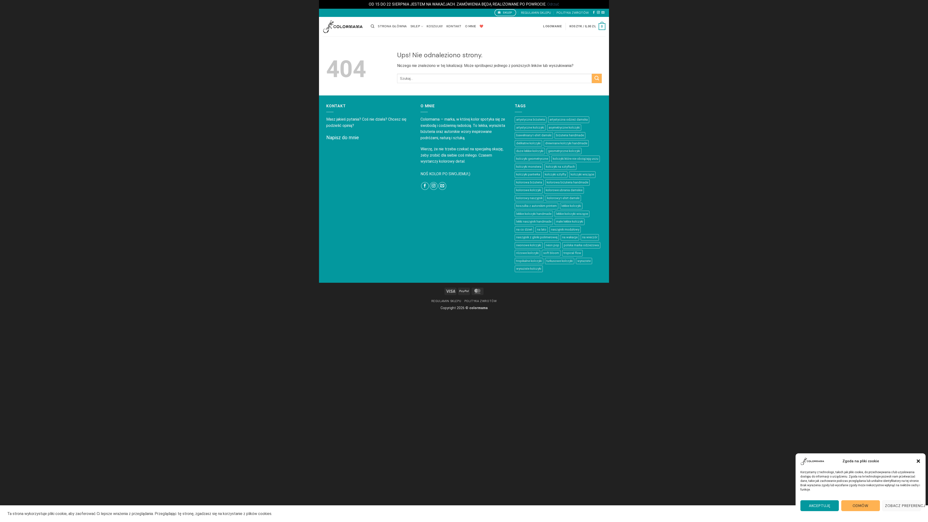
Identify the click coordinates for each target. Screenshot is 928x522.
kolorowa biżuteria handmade (567, 182)
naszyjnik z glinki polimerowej (537, 237)
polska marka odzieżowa (581, 245)
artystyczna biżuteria (530, 119)
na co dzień (524, 229)
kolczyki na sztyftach (560, 166)
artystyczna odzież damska (569, 119)
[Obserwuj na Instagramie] (598, 12)
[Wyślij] (597, 78)
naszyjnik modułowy (565, 229)
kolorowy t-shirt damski (563, 198)
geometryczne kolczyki (564, 151)
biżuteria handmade (570, 135)
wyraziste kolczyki (528, 268)
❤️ (481, 26)
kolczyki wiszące (582, 174)
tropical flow (572, 253)
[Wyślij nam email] (603, 12)
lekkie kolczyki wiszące (572, 214)
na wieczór (589, 237)
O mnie (470, 26)
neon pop (552, 245)
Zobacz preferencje (903, 505)
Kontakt (454, 26)
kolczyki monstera (528, 166)
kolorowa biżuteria (529, 182)
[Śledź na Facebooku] (593, 12)
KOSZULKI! (435, 26)
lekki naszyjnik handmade (533, 221)
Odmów (861, 505)
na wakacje (570, 237)
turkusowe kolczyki (559, 261)
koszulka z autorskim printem (536, 206)
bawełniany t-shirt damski (533, 135)
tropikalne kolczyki (529, 261)
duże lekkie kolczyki (530, 151)
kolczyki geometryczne (532, 158)
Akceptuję (819, 505)
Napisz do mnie (342, 137)
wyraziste (584, 261)
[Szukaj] (372, 26)
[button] (918, 461)
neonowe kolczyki (528, 245)
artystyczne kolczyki (530, 127)
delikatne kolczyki (528, 143)
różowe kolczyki (527, 253)
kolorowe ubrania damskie (564, 190)
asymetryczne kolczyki (564, 127)
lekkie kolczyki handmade (533, 214)
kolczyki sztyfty (555, 174)
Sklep (415, 26)
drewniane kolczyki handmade (566, 143)
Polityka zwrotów (573, 13)
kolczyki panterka (528, 174)
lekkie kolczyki (571, 206)
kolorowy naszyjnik (529, 198)
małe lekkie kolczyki (569, 221)
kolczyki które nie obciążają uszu (575, 158)
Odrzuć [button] (553, 4)
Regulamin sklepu (536, 13)
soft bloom (551, 253)
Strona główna (392, 26)
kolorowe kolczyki (528, 190)
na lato (541, 229)
